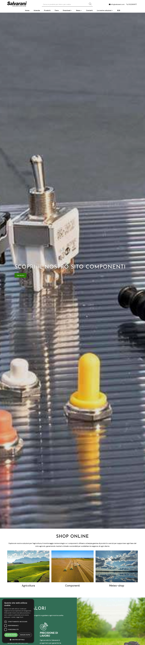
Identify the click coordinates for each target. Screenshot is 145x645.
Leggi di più (19, 617)
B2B (118, 10)
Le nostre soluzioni (104, 10)
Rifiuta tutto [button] (25, 635)
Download (67, 10)
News (78, 10)
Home (27, 10)
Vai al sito (20, 275)
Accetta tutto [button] (11, 635)
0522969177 (132, 4)
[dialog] (18, 621)
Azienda (37, 10)
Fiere (57, 10)
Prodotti (47, 10)
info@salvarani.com (118, 4)
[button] (18, 639)
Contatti (89, 10)
